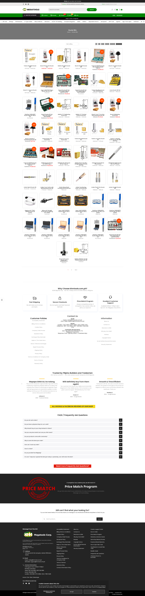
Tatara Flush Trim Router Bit (47, 139)
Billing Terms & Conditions (38, 324)
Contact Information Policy (64, 567)
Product (45, 15)
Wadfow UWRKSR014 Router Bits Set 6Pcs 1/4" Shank (98, 211)
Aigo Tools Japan (126, 21)
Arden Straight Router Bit (115, 188)
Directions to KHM (106, 328)
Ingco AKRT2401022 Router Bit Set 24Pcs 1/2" (81, 211)
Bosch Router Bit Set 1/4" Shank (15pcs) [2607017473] (64, 91)
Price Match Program (96, 534)
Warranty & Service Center (98, 537)
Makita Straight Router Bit (64, 66)
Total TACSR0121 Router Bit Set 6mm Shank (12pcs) (30, 164)
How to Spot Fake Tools (97, 544)
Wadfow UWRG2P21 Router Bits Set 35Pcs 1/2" (30, 115)
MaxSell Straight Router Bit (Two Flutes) (115, 163)
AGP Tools (111, 21)
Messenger (36, 577)
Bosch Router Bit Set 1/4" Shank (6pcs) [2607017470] (115, 236)
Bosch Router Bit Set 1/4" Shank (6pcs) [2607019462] (81, 91)
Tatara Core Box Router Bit (98, 139)
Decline (94, 591)
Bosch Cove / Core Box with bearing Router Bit (98, 115)
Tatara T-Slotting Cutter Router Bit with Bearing (115, 140)
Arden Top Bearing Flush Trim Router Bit (81, 188)
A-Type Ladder (28, 21)
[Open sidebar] (2, 300)
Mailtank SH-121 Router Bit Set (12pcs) (64, 163)
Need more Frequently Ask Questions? (72, 466)
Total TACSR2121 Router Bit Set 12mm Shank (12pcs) (98, 67)
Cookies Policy (38, 327)
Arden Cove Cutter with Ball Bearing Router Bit (47, 188)
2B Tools (5, 21)
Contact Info (118, 592)
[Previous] (1, 21)
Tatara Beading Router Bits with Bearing (98, 90)
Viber (31, 577)
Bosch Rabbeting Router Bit (115, 115)
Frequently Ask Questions (97, 553)
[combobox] (67, 9)
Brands (54, 15)
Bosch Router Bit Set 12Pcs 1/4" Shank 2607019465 (47, 115)
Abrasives (47, 21)
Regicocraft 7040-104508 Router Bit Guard (30, 211)
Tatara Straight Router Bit (30, 66)
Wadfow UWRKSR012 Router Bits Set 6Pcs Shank (115, 211)
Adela (78, 21)
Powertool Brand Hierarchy (97, 542)
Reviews (106, 334)
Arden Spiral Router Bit (30, 187)
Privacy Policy (101, 587)
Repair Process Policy (38, 347)
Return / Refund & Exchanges (38, 343)
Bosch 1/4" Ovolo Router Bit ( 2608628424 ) (64, 260)
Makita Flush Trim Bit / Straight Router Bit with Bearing (81, 164)
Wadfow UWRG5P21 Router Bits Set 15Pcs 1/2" (81, 236)
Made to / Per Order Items (38, 340)
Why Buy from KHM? (106, 331)
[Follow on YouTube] (26, 4)
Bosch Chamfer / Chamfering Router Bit (30, 139)
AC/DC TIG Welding (57, 21)
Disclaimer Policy (38, 334)
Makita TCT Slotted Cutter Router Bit (81, 115)
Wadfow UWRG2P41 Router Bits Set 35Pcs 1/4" (98, 236)
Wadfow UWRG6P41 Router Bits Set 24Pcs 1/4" (30, 236)
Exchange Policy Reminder (38, 337)
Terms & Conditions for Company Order (38, 357)
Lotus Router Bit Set (115, 90)
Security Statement (106, 344)
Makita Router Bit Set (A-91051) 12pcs (47, 163)
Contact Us (107, 324)
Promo (63, 15)
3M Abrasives (18, 21)
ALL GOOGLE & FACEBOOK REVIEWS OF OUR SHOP (72, 406)
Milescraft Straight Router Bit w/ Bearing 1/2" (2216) (47, 211)
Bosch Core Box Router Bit (115, 66)
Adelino (84, 21)
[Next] (143, 21)
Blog (71, 15)
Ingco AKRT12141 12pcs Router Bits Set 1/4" (47, 90)
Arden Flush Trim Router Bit (98, 188)
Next (76, 270)
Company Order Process (38, 330)
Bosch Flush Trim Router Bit (47, 66)
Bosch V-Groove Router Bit (30, 90)
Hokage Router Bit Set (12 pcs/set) (98, 163)
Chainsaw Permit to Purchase (96, 556)
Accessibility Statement (38, 320)
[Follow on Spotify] (28, 4)
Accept (72, 591)
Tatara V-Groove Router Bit (64, 139)
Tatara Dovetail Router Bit (81, 139)
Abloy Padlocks (38, 21)
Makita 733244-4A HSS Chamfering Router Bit (81, 259)
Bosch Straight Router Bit (81, 66)
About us (106, 321)
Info (77, 15)
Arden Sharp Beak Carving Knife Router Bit (64, 188)
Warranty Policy (38, 363)
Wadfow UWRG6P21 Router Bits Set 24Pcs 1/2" (47, 236)
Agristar (118, 21)
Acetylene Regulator (69, 21)
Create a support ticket (97, 529)
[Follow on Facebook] (23, 4)
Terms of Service (38, 360)
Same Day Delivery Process (98, 539)
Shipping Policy (38, 350)
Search (99, 519)
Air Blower (136, 21)
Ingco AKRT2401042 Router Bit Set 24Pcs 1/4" (64, 211)
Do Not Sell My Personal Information (106, 341)
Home (68, 32)
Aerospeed (103, 21)
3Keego (11, 21)
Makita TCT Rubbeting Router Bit (64, 115)
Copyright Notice (106, 338)
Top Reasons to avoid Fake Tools (98, 547)
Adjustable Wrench (94, 21)
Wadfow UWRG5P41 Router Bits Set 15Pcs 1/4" (64, 236)
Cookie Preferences (117, 594)
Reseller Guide (94, 551)
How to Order (94, 532)
